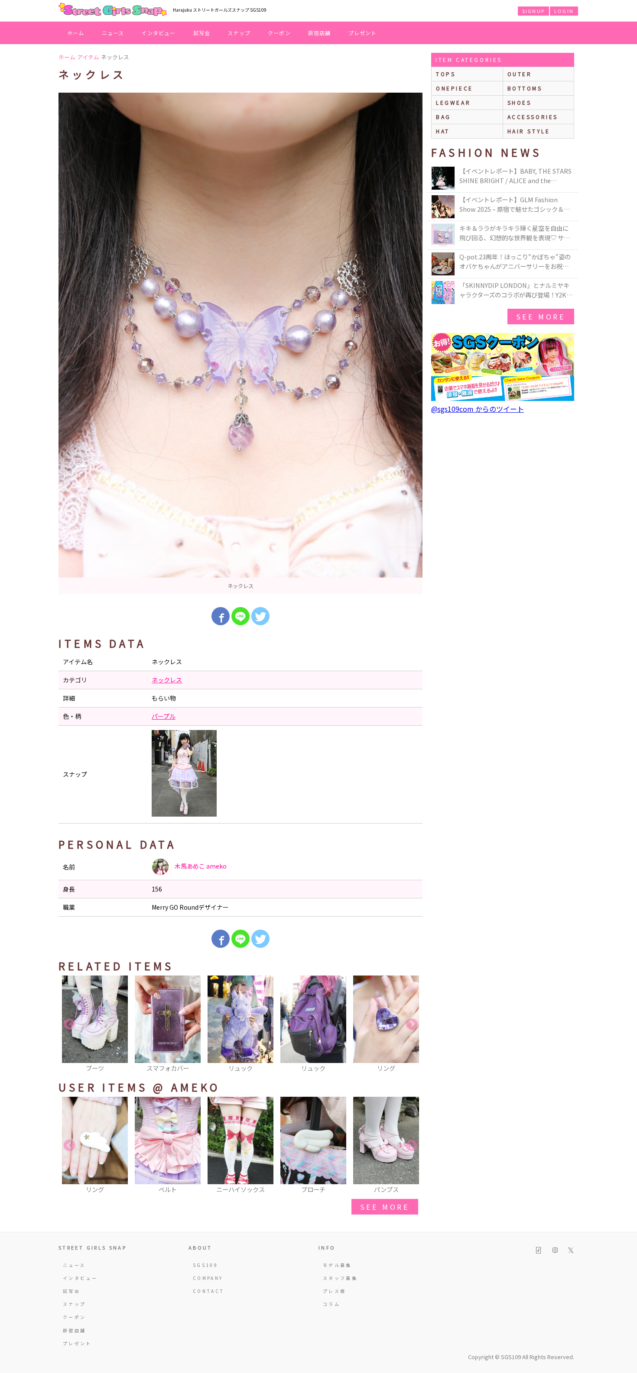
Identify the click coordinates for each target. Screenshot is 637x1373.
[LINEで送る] (240, 616)
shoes (519, 102)
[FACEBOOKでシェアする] (220, 616)
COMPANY (208, 1278)
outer (519, 74)
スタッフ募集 (340, 1278)
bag (443, 116)
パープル (164, 716)
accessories (533, 116)
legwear (453, 102)
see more (385, 1207)
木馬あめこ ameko (200, 866)
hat (443, 131)
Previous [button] (69, 1024)
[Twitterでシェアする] (260, 616)
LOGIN (564, 10)
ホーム (75, 32)
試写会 (202, 32)
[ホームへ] (112, 10)
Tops (445, 74)
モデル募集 (337, 1265)
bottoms (525, 88)
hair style (528, 131)
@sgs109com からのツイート (477, 409)
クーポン (279, 32)
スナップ (239, 32)
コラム (331, 1304)
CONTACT (208, 1291)
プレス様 (334, 1291)
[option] (240, 343)
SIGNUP (533, 10)
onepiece (454, 88)
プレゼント (362, 32)
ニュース (113, 32)
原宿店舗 (319, 32)
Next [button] (411, 1024)
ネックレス (167, 679)
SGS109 (205, 1265)
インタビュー (158, 32)
